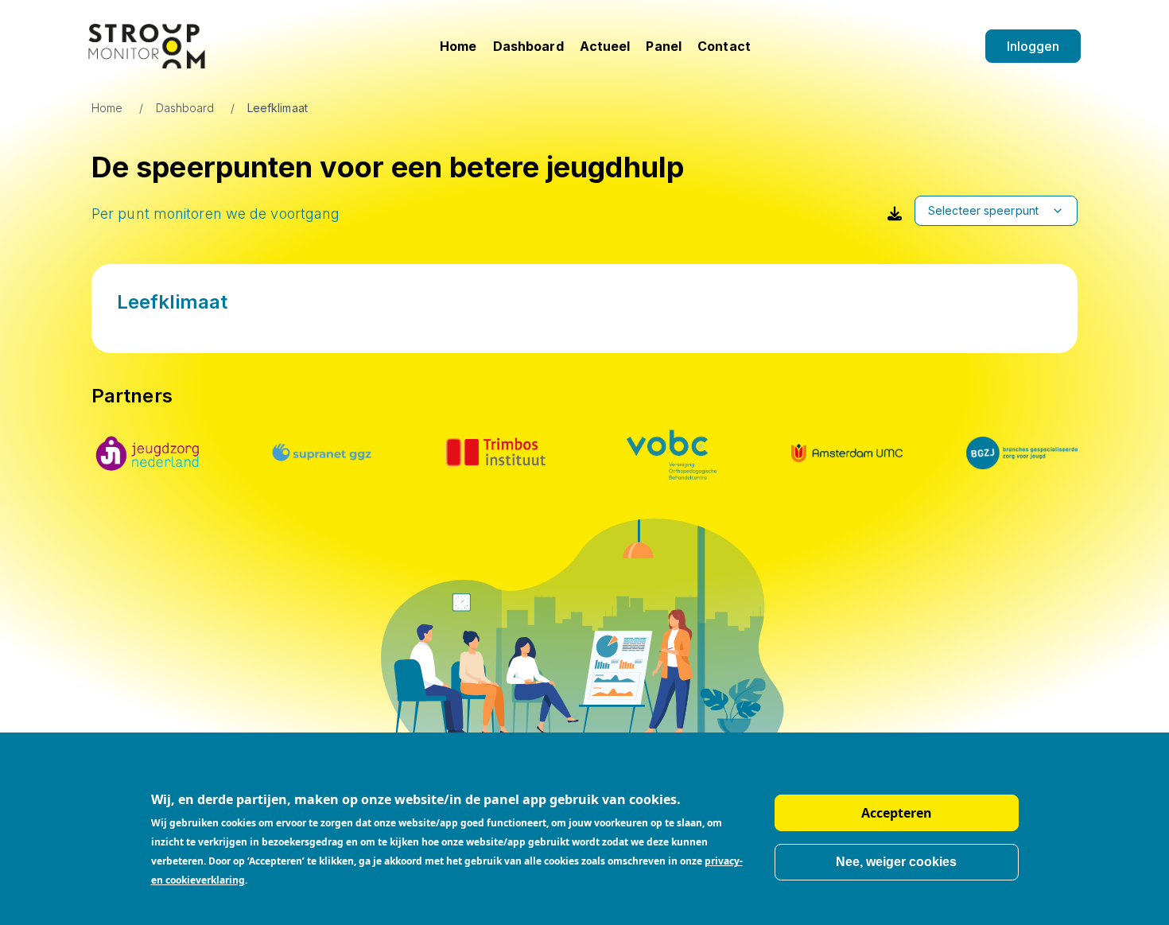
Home (458, 46)
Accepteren (896, 813)
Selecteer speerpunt (983, 210)
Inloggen (1033, 46)
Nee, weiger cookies (896, 862)
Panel (664, 46)
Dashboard (528, 46)
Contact (724, 46)
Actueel (605, 46)
